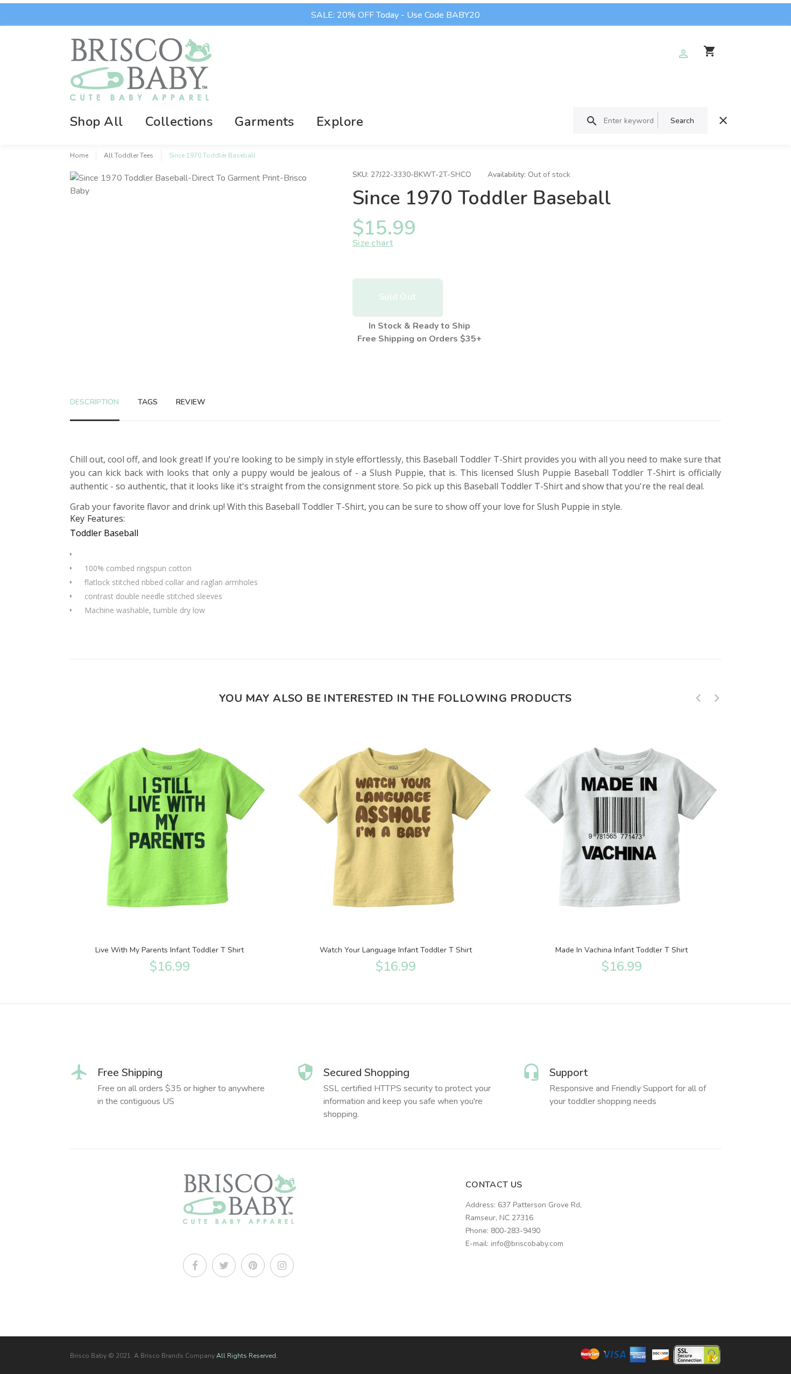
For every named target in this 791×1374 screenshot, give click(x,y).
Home (79, 155)
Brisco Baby (88, 1355)
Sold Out (397, 297)
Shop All (96, 121)
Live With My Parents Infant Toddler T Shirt (169, 950)
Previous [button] (698, 698)
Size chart (372, 243)
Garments (264, 121)
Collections (179, 121)
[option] (169, 849)
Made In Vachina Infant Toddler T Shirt (621, 950)
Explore (339, 121)
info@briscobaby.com (527, 1243)
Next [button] (716, 698)
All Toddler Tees (128, 155)
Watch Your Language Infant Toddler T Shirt (396, 950)
